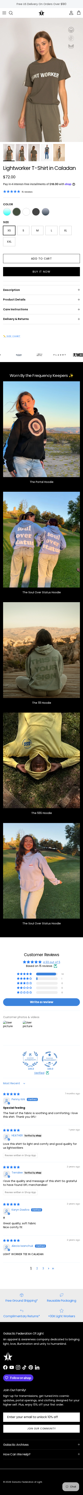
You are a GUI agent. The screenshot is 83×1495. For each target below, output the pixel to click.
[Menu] (4, 13)
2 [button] (37, 1268)
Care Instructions (15, 309)
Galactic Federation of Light (27, 1481)
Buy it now (41, 272)
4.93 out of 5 (51, 962)
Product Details (14, 299)
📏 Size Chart (11, 336)
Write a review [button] (41, 1002)
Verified (39, 1073)
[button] (24, 974)
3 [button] (43, 1268)
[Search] (12, 13)
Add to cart (41, 258)
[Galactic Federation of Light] (41, 13)
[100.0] (30, 1059)
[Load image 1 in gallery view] (41, 80)
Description (11, 290)
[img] (11, 1094)
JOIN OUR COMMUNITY (41, 1428)
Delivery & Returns (16, 319)
